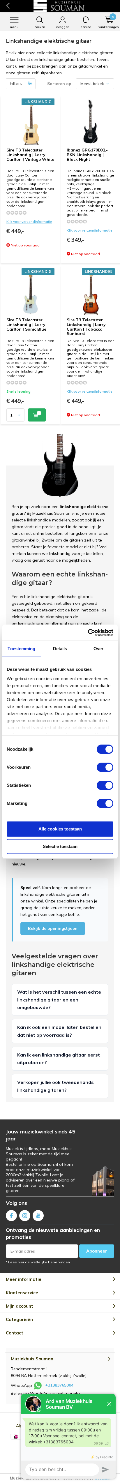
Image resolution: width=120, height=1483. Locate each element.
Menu (14, 27)
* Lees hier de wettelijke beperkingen (38, 1262)
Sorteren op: (60, 83)
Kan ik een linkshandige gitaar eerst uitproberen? (58, 1058)
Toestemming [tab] (21, 648)
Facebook (11, 1215)
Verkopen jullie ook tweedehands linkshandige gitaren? (55, 1086)
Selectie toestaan (60, 846)
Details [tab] (60, 648)
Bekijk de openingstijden (52, 928)
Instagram (24, 1215)
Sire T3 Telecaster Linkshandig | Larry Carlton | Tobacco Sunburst (86, 326)
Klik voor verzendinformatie (29, 221)
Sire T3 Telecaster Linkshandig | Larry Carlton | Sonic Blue (26, 324)
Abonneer (96, 1251)
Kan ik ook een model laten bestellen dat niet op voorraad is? (59, 1031)
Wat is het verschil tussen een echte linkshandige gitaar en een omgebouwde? (59, 999)
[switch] (105, 767)
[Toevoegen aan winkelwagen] (37, 415)
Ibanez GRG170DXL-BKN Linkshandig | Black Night (87, 154)
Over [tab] (98, 648)
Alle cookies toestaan (60, 828)
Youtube (38, 1215)
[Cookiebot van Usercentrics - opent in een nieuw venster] (87, 632)
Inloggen (62, 27)
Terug (8, 6)
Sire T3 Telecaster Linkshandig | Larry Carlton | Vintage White (30, 154)
